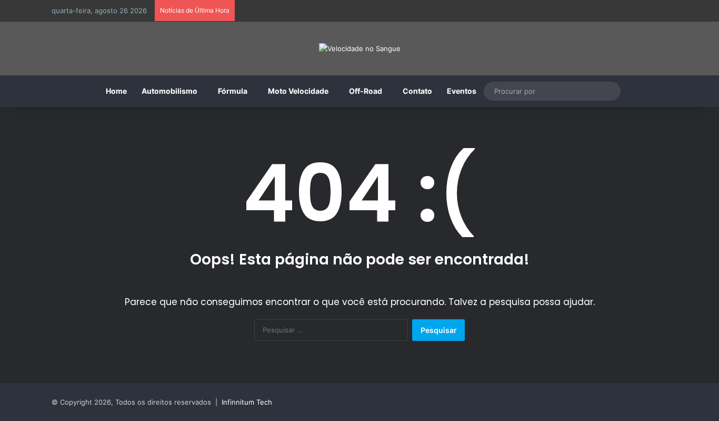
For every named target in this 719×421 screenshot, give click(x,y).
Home (116, 90)
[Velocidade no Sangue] (360, 48)
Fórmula (232, 90)
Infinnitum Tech (247, 402)
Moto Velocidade (298, 90)
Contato (417, 90)
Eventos (461, 90)
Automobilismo (169, 90)
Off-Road (365, 90)
